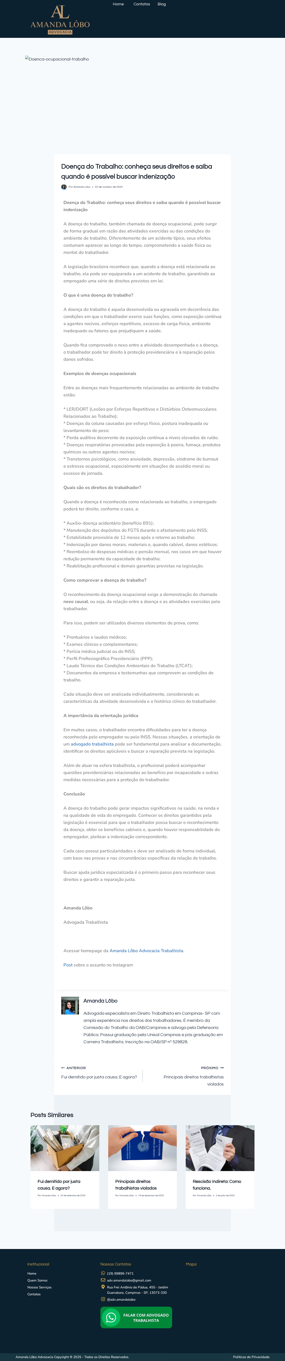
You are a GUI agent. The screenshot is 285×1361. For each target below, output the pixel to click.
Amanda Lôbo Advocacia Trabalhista (146, 951)
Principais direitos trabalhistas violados (194, 1076)
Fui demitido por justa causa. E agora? (99, 1072)
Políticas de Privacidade (251, 1357)
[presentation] (65, 1148)
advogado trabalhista (92, 744)
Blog (162, 4)
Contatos (142, 4)
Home (118, 4)
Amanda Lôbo (100, 1001)
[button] (119, 4)
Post (68, 965)
